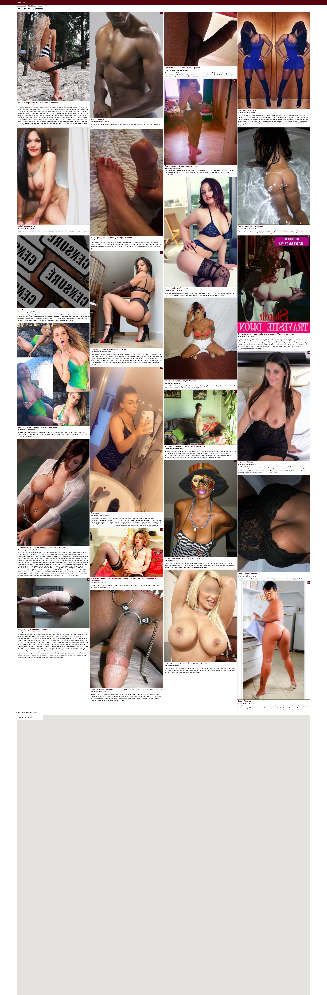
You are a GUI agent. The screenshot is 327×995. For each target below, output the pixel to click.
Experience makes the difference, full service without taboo (42, 547)
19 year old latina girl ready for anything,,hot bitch (186, 663)
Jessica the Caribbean (247, 574)
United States (32, 6)
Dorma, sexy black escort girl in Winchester (183, 558)
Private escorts (21, 6)
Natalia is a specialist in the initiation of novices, (37, 103)
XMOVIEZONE (21, 2)
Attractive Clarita (245, 462)
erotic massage (97, 119)
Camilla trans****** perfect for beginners (182, 68)
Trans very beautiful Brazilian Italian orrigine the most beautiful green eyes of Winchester (123, 579)
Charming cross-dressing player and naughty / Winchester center (266, 334)
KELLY (20, 310)
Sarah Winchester (245, 701)
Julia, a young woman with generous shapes (36, 629)
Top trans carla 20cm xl (248, 110)
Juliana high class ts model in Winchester (108, 349)
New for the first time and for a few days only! (37, 427)
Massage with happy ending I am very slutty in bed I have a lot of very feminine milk (126, 689)
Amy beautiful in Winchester (176, 288)
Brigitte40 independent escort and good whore (185, 446)
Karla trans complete (26, 226)
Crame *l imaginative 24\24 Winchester (181, 381)
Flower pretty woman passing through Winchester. (112, 238)
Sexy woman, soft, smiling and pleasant (181, 166)
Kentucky (40, 6)
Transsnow (95, 513)
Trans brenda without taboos (250, 226)
